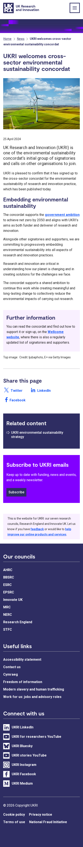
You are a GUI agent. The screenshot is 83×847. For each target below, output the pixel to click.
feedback (37, 529)
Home (7, 38)
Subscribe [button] (16, 492)
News (20, 38)
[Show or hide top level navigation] (75, 8)
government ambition (62, 215)
